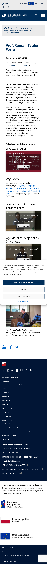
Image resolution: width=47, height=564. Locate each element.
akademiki (5, 412)
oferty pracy (6, 400)
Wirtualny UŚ (6, 416)
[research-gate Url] (26, 371)
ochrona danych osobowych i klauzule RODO (17, 432)
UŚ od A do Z (6, 393)
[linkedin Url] (31, 370)
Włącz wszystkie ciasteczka (23, 282)
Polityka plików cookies (23, 301)
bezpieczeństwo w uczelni (11, 424)
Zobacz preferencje (23, 296)
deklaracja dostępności (10, 377)
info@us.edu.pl (14, 461)
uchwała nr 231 (14, 65)
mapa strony (6, 381)
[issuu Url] (21, 371)
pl (4, 7)
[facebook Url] (4, 370)
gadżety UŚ (5, 439)
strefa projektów (23, 3)
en (9, 7)
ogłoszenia (6, 397)
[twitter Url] (12, 370)
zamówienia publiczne (9, 436)
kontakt (41, 3)
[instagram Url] (8, 370)
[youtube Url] (17, 370)
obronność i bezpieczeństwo (11, 428)
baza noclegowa (7, 408)
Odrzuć (23, 289)
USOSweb (5, 389)
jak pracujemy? (7, 404)
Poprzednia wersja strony (9, 552)
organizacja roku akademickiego (13, 385)
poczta (36, 3)
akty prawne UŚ (7, 420)
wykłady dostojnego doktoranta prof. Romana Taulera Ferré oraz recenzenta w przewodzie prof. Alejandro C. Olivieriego (23, 190)
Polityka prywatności (8, 548)
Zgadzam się (23, 166)
